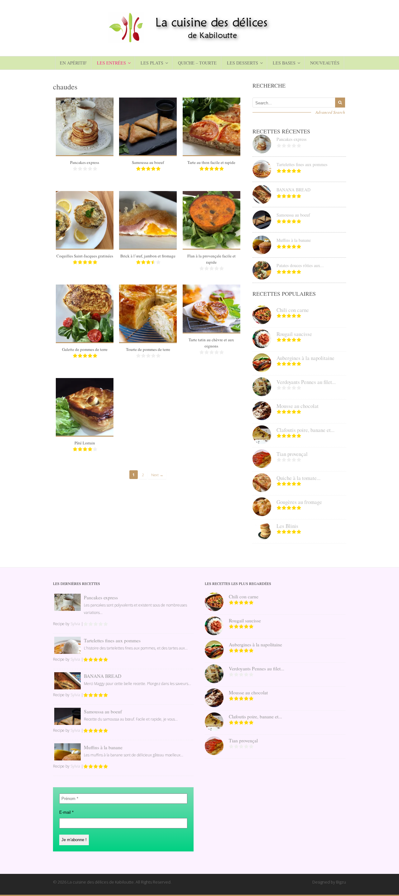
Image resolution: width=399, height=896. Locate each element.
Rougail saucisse (294, 334)
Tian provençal (292, 454)
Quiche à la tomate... (298, 478)
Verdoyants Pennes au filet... (306, 382)
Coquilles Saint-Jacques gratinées (84, 256)
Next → (157, 474)
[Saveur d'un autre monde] (199, 40)
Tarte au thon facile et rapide (211, 162)
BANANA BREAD (293, 190)
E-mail (66, 812)
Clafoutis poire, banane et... (305, 430)
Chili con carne (292, 310)
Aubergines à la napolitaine (305, 358)
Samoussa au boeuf (148, 162)
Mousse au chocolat (297, 406)
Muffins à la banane (293, 240)
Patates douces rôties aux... (300, 265)
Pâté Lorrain (85, 443)
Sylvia (75, 623)
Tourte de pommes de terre (148, 349)
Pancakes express (84, 162)
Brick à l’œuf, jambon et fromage (147, 256)
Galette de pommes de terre (85, 349)
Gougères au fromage (299, 501)
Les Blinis (287, 525)
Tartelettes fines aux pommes (301, 164)
